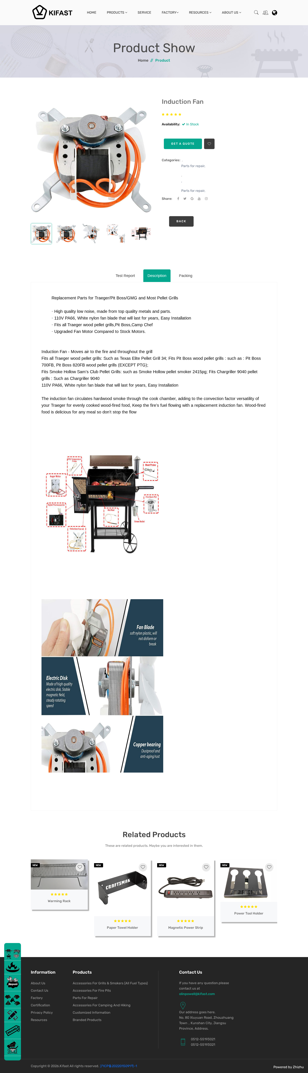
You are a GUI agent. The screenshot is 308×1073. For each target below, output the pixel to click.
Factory (169, 12)
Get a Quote (183, 143)
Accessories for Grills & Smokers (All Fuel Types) (110, 983)
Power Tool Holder (248, 913)
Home (91, 12)
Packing (185, 276)
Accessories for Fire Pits (92, 990)
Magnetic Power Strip (185, 928)
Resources (199, 12)
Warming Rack (59, 901)
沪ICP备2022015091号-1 (118, 1066)
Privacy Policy (42, 1013)
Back (181, 221)
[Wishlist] (80, 867)
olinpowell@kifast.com (197, 994)
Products (116, 12)
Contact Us (39, 990)
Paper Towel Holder (122, 928)
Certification (40, 1005)
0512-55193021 (203, 1039)
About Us (230, 12)
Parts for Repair (85, 998)
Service (144, 12)
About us (38, 983)
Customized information (91, 1013)
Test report (125, 276)
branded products (87, 1020)
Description (157, 276)
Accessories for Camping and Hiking (102, 1005)
